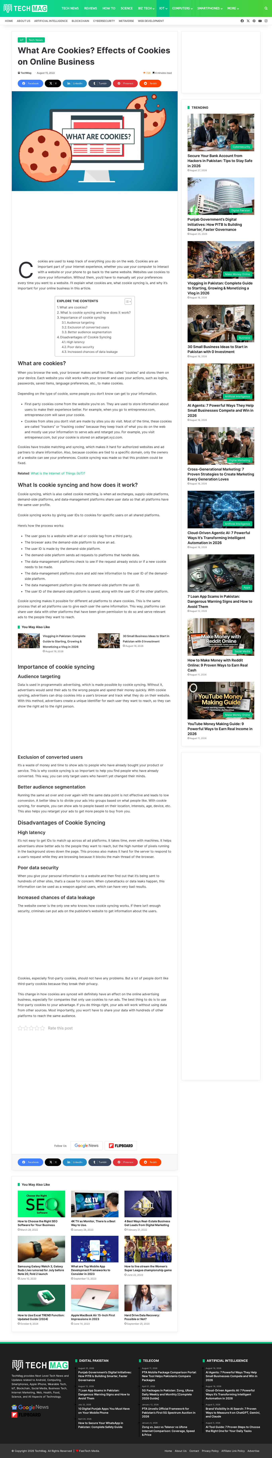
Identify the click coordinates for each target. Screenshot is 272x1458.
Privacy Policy (210, 1450)
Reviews (90, 8)
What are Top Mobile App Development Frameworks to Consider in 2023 (90, 1270)
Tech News (70, 8)
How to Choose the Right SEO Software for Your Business (38, 1223)
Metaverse (126, 20)
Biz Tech (145, 8)
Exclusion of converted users (88, 327)
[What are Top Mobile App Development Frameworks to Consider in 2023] (94, 1249)
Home (9, 20)
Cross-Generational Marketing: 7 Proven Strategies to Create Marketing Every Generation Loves (221, 474)
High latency (76, 342)
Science (127, 8)
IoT (161, 8)
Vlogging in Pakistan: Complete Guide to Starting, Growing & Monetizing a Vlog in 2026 (64, 641)
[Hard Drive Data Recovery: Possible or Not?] (148, 1298)
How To (109, 8)
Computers (181, 8)
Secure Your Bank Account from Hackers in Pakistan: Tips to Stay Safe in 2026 (220, 161)
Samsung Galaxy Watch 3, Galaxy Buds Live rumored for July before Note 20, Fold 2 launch (41, 1270)
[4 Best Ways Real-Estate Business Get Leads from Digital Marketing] (148, 1204)
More (231, 8)
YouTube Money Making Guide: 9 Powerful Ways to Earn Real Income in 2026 (220, 729)
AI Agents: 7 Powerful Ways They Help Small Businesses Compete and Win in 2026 (221, 410)
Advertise (253, 1450)
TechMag (26, 72)
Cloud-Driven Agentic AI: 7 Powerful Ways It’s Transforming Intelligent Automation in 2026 (219, 538)
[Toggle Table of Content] (126, 301)
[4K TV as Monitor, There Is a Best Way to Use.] (94, 1204)
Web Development (151, 20)
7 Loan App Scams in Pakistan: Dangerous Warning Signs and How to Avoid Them (220, 601)
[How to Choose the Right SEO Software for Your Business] (41, 1204)
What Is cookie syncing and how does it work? (95, 312)
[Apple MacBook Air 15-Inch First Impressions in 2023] (94, 1298)
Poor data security (81, 347)
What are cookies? (73, 307)
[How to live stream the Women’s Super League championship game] (148, 1249)
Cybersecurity (104, 20)
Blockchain (80, 20)
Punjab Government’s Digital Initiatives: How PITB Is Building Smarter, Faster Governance (215, 224)
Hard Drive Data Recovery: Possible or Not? (142, 1317)
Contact (194, 1450)
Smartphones (209, 8)
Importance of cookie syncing (83, 317)
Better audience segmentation (90, 332)
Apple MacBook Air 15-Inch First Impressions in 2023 (93, 1317)
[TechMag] (25, 8)
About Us (23, 20)
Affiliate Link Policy (233, 1450)
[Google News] (86, 1145)
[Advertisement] (95, 225)
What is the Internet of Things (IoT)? (58, 473)
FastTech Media (89, 1450)
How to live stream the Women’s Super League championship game (148, 1268)
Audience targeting (80, 322)
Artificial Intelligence (51, 20)
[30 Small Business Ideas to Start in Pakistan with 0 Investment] (109, 640)
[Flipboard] (121, 1145)
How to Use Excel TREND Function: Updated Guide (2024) (41, 1317)
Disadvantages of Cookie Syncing (85, 337)
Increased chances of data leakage (93, 352)
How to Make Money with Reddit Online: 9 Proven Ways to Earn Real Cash (218, 665)
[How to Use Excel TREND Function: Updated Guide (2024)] (41, 1298)
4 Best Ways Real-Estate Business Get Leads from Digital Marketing (147, 1223)
